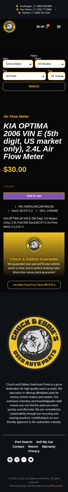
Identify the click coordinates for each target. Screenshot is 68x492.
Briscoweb (56, 485)
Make (5, 59)
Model (38, 59)
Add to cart (34, 195)
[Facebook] (10, 459)
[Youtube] (30, 459)
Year (50, 71)
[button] (59, 27)
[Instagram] (17, 459)
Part (5, 71)
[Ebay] (24, 459)
